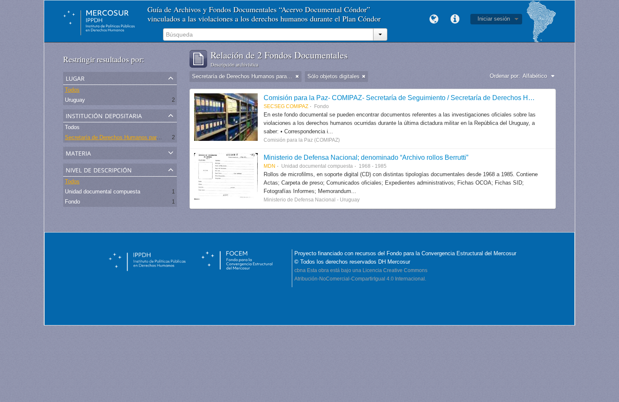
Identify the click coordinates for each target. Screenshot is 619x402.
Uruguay (75, 100)
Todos (72, 90)
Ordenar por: (505, 76)
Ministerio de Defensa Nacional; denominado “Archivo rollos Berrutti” (366, 157)
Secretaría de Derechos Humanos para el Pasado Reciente (137, 137)
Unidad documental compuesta (102, 191)
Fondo (72, 201)
